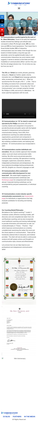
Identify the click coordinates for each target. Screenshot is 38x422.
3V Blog (6, 417)
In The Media (29, 417)
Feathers (17, 417)
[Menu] (19, 8)
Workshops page (7, 180)
